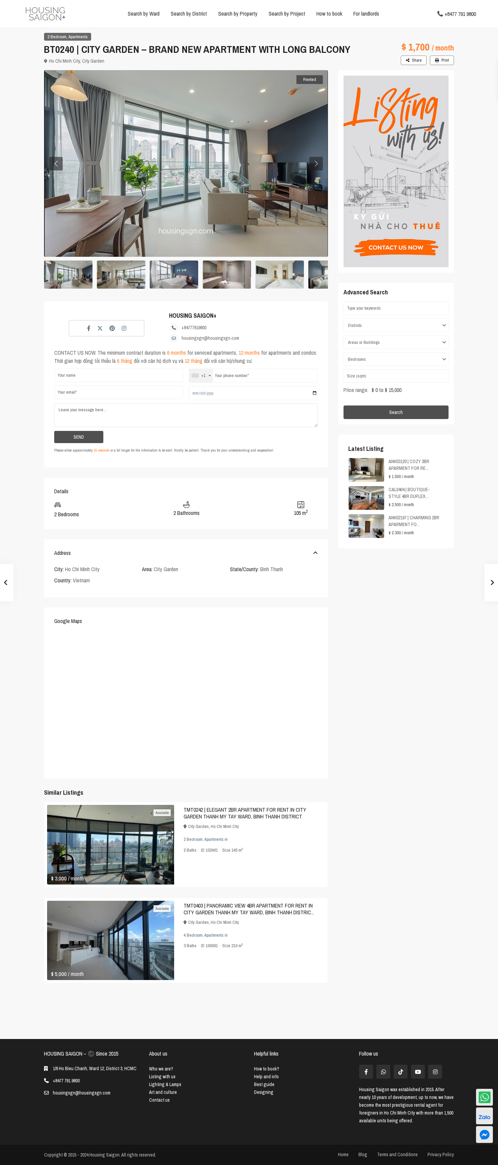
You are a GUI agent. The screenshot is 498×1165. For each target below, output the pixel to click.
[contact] (484, 1134)
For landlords (366, 13)
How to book (329, 13)
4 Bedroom (193, 935)
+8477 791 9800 (460, 13)
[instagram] (435, 1072)
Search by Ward (144, 13)
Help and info (266, 1077)
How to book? (266, 1069)
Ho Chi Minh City (64, 61)
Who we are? (161, 1069)
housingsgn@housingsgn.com (210, 338)
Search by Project (287, 13)
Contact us (159, 1100)
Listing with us (162, 1077)
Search (396, 412)
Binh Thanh (271, 569)
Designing (263, 1092)
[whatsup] (383, 1072)
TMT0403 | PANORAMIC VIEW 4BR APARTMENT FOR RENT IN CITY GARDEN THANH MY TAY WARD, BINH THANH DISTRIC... (249, 909)
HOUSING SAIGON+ (192, 315)
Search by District (189, 13)
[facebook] (366, 1072)
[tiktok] (401, 1072)
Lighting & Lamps (165, 1084)
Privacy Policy (441, 1154)
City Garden (93, 61)
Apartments (78, 37)
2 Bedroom (56, 37)
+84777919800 (194, 328)
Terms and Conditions (397, 1154)
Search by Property (237, 13)
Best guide (264, 1084)
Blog (362, 1154)
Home (343, 1154)
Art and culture (163, 1092)
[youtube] (418, 1072)
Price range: (356, 390)
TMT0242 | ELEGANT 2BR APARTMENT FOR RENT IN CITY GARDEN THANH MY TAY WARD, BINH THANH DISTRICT (245, 813)
